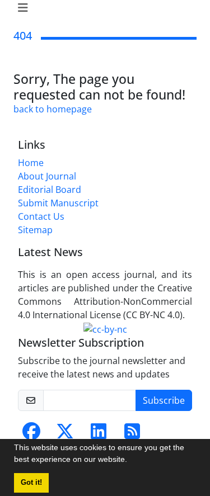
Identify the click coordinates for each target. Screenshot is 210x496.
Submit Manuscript (58, 203)
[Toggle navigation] (101, 8)
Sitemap (35, 230)
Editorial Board (49, 189)
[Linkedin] (98, 434)
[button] (131, 460)
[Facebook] (31, 434)
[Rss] (132, 434)
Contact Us (41, 216)
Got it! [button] (31, 482)
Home (31, 163)
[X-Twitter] (65, 434)
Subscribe (164, 400)
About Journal (47, 176)
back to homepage (52, 109)
